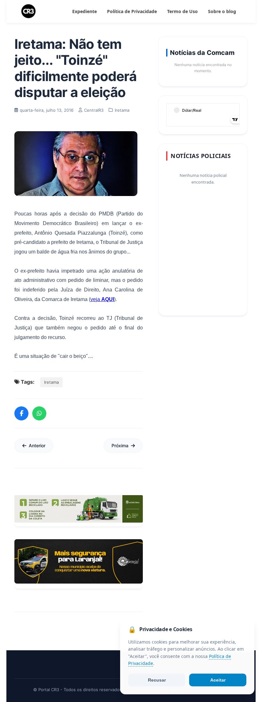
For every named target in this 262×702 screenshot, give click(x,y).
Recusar (157, 680)
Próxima (120, 445)
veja (102, 299)
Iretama (51, 382)
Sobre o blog (222, 11)
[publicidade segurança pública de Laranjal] (78, 561)
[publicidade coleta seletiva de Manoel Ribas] (78, 509)
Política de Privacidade (132, 11)
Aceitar (218, 680)
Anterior (37, 445)
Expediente (84, 11)
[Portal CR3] (28, 11)
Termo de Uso (182, 11)
